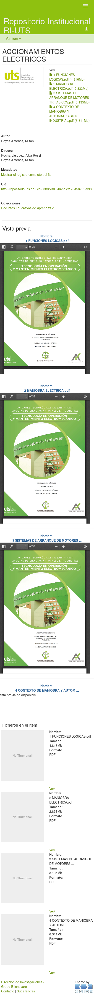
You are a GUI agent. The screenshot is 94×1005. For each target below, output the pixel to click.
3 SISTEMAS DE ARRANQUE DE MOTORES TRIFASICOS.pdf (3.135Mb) (69, 97)
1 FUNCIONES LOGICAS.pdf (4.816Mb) (67, 76)
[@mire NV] (84, 988)
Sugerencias (26, 991)
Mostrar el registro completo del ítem (27, 174)
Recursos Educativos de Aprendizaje (27, 208)
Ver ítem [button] (12, 38)
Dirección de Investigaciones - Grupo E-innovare (22, 984)
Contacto (7, 991)
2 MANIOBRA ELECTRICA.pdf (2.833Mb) (69, 86)
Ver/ (52, 788)
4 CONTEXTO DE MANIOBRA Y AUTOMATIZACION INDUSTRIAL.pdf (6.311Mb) (69, 113)
